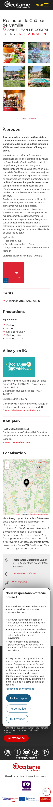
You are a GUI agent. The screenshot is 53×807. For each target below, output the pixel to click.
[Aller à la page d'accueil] (17, 4)
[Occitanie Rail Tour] (19, 376)
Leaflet (18, 514)
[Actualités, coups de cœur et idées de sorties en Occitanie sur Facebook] (17, 752)
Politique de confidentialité (20, 688)
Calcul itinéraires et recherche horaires (22, 410)
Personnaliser (18, 708)
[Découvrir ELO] (47, 792)
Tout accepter (18, 698)
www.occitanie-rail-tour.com (16, 442)
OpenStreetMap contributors (39, 514)
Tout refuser (17, 719)
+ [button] (7, 463)
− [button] (7, 467)
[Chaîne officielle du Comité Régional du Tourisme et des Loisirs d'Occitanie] (26, 752)
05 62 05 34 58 (19, 582)
